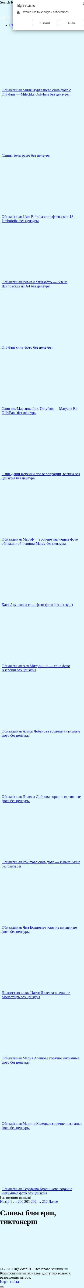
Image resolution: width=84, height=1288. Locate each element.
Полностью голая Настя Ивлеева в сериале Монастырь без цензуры (36, 995)
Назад (4, 1201)
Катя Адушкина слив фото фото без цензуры (37, 605)
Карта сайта (9, 1282)
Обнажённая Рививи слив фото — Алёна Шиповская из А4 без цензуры (34, 284)
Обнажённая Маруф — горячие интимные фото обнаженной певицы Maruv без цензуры (40, 541)
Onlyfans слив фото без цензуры (27, 347)
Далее (53, 1201)
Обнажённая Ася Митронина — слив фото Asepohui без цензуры (36, 668)
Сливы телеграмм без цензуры (26, 155)
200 (20, 1201)
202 (33, 1201)
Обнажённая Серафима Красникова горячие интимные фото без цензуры (37, 1191)
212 (45, 1201)
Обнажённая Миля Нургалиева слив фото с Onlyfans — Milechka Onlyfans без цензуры (36, 92)
